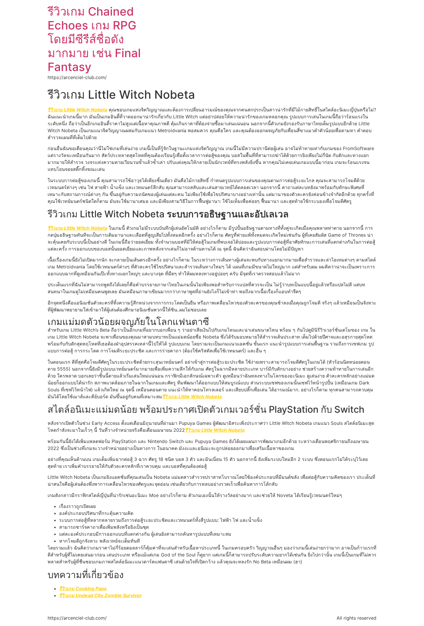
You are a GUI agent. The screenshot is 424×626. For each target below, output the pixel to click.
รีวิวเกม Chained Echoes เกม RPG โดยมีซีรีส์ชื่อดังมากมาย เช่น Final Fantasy (94, 39)
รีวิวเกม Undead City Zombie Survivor (100, 595)
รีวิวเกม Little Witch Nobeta (77, 110)
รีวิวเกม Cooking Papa (82, 588)
